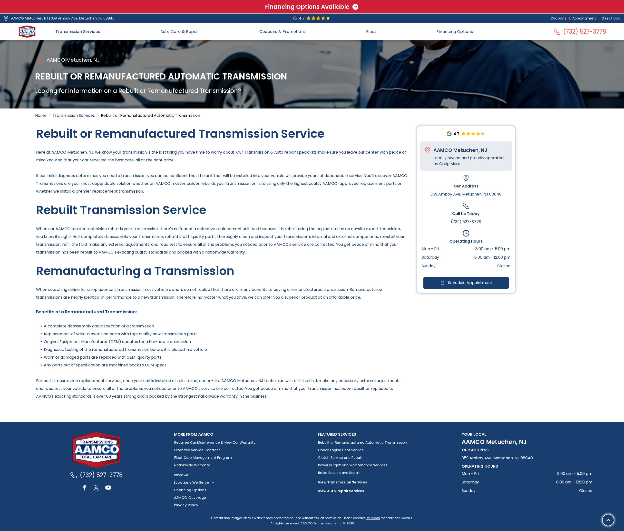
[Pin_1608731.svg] (6, 18)
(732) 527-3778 (466, 222)
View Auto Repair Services (341, 491)
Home (41, 115)
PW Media (373, 518)
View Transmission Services (342, 482)
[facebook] (84, 488)
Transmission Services (74, 115)
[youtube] (108, 488)
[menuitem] (559, 18)
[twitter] (96, 488)
